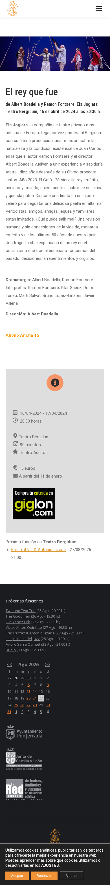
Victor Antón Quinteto (24, 627)
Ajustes (71, 876)
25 (16, 704)
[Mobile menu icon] (98, 8)
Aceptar (17, 876)
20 (28, 698)
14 (35, 691)
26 (22, 704)
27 (28, 704)
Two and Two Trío (21, 610)
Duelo (11, 649)
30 (28, 677)
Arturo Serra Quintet (23, 644)
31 (9, 711)
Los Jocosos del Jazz (23, 638)
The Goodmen (18, 616)
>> (47, 664)
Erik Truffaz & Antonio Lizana (38, 549)
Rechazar (44, 876)
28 (35, 704)
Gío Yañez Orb (18, 621)
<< (9, 664)
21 (35, 698)
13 (28, 691)
